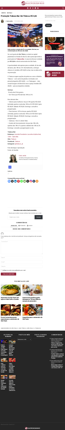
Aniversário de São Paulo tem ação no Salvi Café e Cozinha (10, 298)
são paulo (30, 328)
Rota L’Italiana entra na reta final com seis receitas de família (4, 368)
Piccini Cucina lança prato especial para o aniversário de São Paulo (10, 319)
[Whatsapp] (21, 181)
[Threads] (27, 181)
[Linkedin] (15, 181)
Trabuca (13, 139)
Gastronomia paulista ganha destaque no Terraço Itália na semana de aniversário (31, 299)
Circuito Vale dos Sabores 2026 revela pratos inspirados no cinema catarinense (12, 385)
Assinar (38, 217)
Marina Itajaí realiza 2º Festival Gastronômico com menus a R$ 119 (57, 366)
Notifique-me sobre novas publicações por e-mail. (14, 270)
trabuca (38, 328)
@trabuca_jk (19, 144)
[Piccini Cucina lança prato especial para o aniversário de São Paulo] (11, 310)
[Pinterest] (18, 181)
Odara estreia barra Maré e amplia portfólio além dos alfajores (12, 368)
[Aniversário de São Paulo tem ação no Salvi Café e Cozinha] (11, 290)
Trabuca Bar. (20, 59)
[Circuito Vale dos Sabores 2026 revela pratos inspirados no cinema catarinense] (12, 377)
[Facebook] (9, 181)
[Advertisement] (25, 194)
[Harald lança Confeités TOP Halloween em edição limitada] (4, 377)
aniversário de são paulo (10, 328)
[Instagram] (9, 167)
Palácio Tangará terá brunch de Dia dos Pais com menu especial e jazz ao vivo (57, 345)
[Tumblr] (33, 181)
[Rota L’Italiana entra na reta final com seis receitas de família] (4, 360)
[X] (12, 181)
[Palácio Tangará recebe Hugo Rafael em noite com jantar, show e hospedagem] (4, 341)
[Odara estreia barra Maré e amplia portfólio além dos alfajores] (12, 360)
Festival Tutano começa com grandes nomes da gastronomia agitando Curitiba (57, 356)
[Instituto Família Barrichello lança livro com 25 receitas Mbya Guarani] (12, 341)
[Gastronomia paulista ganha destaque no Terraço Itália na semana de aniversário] (32, 290)
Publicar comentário (8, 274)
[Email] (24, 181)
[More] (37, 181)
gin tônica (22, 328)
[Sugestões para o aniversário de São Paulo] (32, 310)
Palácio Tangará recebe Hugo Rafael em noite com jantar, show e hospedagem (4, 350)
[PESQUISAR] (63, 8)
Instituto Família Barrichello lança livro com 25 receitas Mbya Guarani (12, 350)
